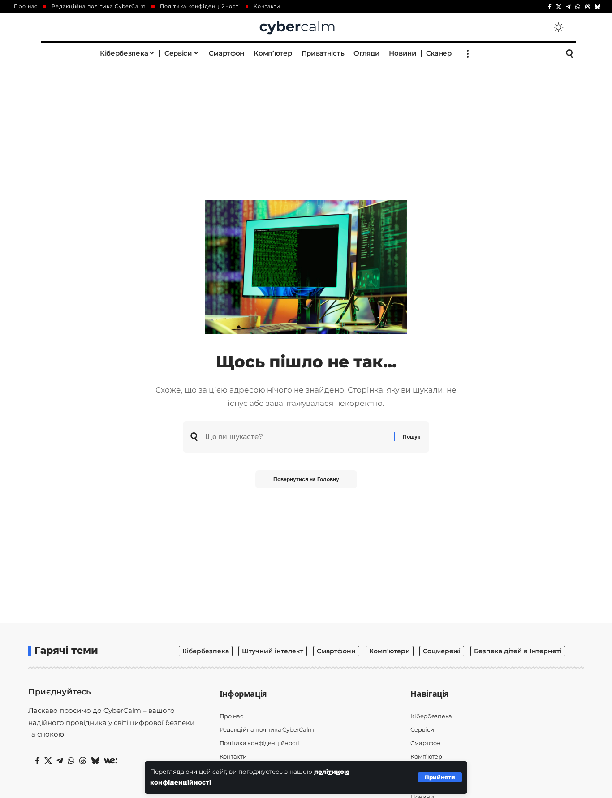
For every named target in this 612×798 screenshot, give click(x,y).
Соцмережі (442, 651)
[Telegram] (568, 7)
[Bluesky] (597, 7)
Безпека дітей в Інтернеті (517, 651)
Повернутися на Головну (306, 479)
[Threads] (587, 7)
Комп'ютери (389, 651)
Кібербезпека (205, 651)
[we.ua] (111, 761)
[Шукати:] (296, 437)
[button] (440, 777)
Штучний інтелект (272, 651)
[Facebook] (550, 7)
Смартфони (336, 651)
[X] (559, 7)
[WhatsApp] (577, 7)
